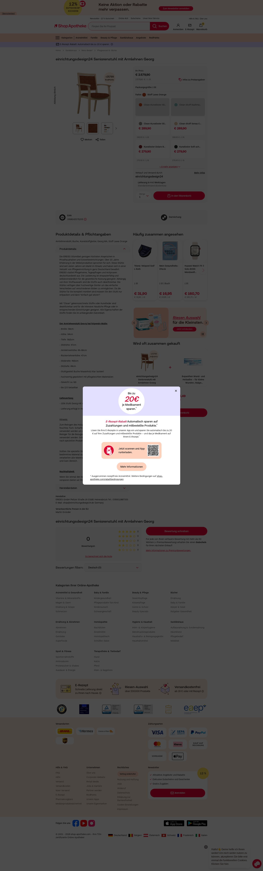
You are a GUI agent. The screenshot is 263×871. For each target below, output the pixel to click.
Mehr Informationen (131, 466)
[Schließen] (176, 391)
